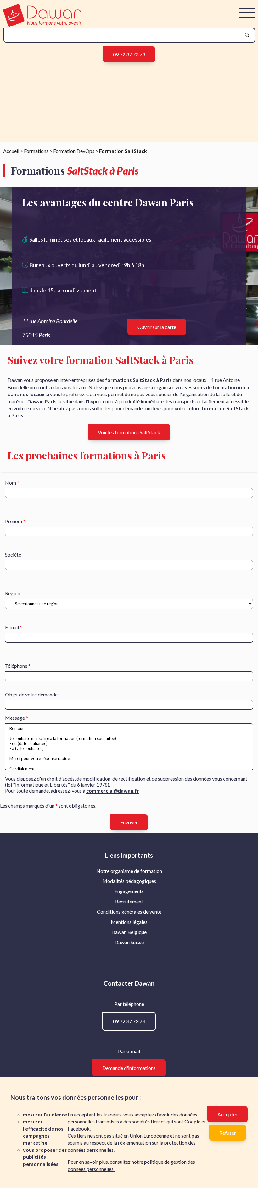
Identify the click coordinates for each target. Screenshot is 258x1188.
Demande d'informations (129, 1068)
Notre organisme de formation (129, 871)
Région (12, 593)
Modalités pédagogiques (129, 881)
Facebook (79, 1129)
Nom (10, 483)
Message (15, 718)
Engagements (129, 891)
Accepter (227, 1114)
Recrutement (129, 901)
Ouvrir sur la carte (156, 327)
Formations (36, 151)
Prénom (13, 521)
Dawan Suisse (129, 942)
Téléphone (16, 666)
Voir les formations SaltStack (129, 432)
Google (192, 1121)
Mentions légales (129, 922)
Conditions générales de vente (129, 911)
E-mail (12, 627)
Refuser (227, 1133)
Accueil (11, 151)
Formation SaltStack (123, 151)
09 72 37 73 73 (129, 54)
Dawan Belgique (129, 932)
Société (13, 554)
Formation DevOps (73, 151)
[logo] (42, 25)
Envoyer (129, 822)
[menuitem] (129, 871)
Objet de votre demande (31, 694)
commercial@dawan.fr (112, 790)
